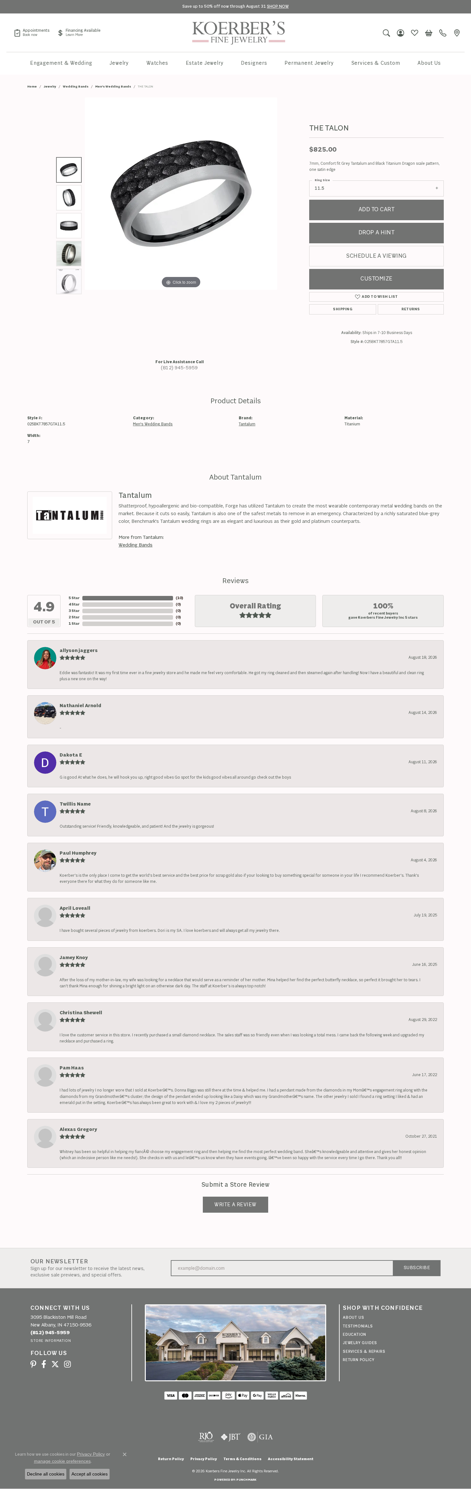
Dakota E (71, 755)
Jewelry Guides (360, 1343)
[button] (386, 32)
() (179, 598)
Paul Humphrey (78, 853)
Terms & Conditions (242, 1459)
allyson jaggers (79, 650)
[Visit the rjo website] (206, 1437)
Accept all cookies (89, 1473)
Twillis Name (75, 804)
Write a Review (235, 1205)
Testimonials (358, 1326)
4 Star (74, 604)
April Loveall (75, 908)
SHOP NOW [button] (278, 6)
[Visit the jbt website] (230, 1437)
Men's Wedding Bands (113, 86)
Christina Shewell (81, 1013)
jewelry (50, 86)
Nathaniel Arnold (80, 705)
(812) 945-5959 (179, 368)
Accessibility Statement (290, 1459)
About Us (429, 63)
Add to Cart (376, 210)
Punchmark (246, 1480)
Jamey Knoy (74, 957)
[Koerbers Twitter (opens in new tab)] (55, 1364)
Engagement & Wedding (61, 63)
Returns (410, 309)
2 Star (74, 617)
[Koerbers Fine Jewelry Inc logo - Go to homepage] (238, 32)
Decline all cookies (45, 1473)
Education (354, 1335)
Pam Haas (72, 1068)
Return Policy (358, 1360)
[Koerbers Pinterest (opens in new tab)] (33, 1364)
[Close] (463, 7)
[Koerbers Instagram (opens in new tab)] (67, 1364)
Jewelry (119, 63)
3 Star (74, 611)
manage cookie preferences (62, 1461)
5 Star (74, 598)
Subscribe (417, 1268)
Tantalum (247, 424)
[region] (181, 225)
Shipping (342, 309)
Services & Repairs (364, 1352)
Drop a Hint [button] (376, 233)
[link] (31, 32)
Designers (254, 63)
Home (32, 86)
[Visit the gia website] (260, 1437)
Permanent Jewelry (309, 63)
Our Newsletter (59, 1262)
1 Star (74, 624)
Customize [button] (376, 279)
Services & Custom (375, 63)
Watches (157, 63)
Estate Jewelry (205, 63)
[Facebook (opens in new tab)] (43, 1364)
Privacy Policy (203, 1459)
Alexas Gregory (78, 1129)
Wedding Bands (75, 86)
